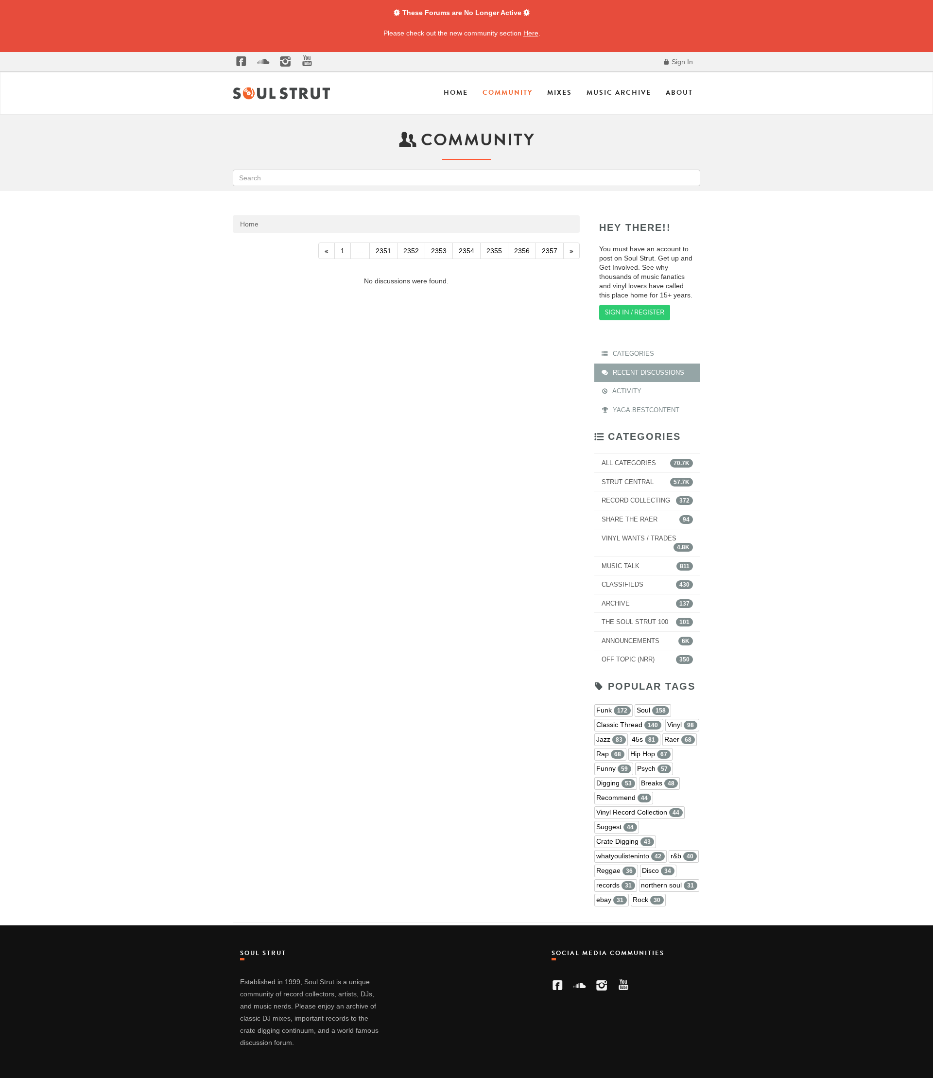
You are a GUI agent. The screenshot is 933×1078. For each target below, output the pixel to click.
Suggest (615, 827)
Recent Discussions (647, 372)
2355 (494, 251)
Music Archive (619, 92)
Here (530, 33)
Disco (656, 870)
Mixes (559, 92)
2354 (466, 251)
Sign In (681, 62)
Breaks (657, 783)
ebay (609, 900)
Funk (611, 710)
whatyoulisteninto (628, 856)
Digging (614, 783)
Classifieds (646, 584)
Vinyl (680, 725)
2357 (549, 251)
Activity (626, 391)
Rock (646, 900)
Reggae (614, 870)
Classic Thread (627, 725)
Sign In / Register (634, 312)
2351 (383, 251)
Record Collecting (646, 500)
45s (643, 739)
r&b (682, 856)
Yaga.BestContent (645, 410)
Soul (651, 710)
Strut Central (646, 482)
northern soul (667, 885)
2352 (411, 251)
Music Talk (646, 566)
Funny (612, 768)
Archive (646, 603)
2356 (522, 251)
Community (508, 92)
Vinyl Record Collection (637, 812)
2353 (439, 251)
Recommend (622, 797)
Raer (677, 739)
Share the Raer (646, 519)
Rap (608, 754)
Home (456, 92)
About (679, 92)
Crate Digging (623, 841)
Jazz (609, 739)
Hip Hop (648, 754)
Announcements (646, 640)
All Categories (646, 463)
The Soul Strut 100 (646, 622)
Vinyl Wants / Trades (646, 543)
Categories (632, 353)
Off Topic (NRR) (646, 659)
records (614, 885)
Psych (652, 768)
